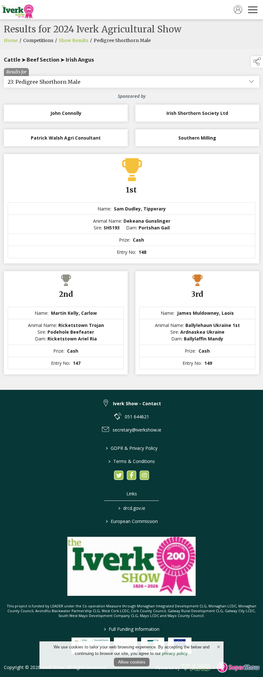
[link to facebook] (131, 475)
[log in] (238, 9)
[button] (257, 62)
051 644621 (137, 417)
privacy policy (174, 653)
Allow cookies (131, 661)
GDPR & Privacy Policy (131, 448)
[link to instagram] (144, 475)
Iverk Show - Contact (137, 403)
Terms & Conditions (131, 461)
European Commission (131, 521)
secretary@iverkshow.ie (137, 430)
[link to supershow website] (238, 667)
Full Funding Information (131, 629)
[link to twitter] (118, 475)
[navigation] (253, 9)
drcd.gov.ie (131, 508)
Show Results (73, 40)
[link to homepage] (18, 9)
